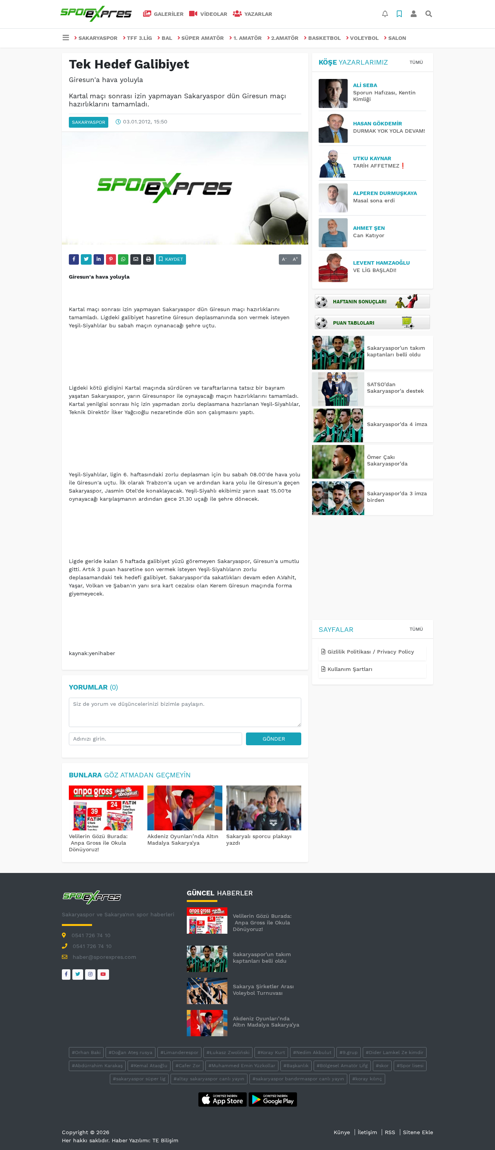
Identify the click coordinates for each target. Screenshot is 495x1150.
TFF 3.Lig (139, 38)
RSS (390, 1132)
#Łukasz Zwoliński (228, 1052)
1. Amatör (248, 38)
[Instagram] (90, 974)
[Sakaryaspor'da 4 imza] (338, 425)
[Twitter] (77, 974)
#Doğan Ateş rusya (130, 1052)
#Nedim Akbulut (312, 1052)
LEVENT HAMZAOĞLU (381, 263)
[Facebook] (66, 974)
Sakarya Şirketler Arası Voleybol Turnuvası (263, 989)
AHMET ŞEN (369, 228)
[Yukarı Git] (474, 1130)
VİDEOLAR (213, 14)
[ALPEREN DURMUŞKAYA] (336, 197)
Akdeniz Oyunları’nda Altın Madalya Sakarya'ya (182, 839)
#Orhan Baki (86, 1052)
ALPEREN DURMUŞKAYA (385, 193)
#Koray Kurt (271, 1052)
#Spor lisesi (410, 1065)
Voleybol (364, 38)
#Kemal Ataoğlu (149, 1065)
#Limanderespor (179, 1052)
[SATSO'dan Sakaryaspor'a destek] (338, 389)
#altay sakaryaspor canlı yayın (209, 1079)
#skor (382, 1065)
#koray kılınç (367, 1079)
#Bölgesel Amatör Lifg (342, 1065)
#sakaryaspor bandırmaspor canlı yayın (298, 1079)
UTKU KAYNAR (372, 158)
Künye (342, 1132)
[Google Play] (273, 1099)
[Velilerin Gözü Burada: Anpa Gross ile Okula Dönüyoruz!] (106, 809)
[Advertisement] (372, 568)
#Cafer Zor (188, 1065)
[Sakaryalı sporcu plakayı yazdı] (263, 809)
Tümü (416, 62)
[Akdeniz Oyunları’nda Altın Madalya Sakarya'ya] (184, 809)
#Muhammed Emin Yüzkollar (241, 1065)
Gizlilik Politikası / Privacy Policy (370, 652)
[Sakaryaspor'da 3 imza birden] (338, 498)
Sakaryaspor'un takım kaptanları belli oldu (396, 351)
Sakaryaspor (98, 38)
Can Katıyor (368, 235)
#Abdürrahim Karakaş (97, 1065)
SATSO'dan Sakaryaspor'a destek (395, 387)
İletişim (367, 1132)
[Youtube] (103, 974)
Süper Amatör (202, 38)
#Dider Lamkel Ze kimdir (394, 1052)
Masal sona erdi (374, 200)
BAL (167, 38)
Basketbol (324, 38)
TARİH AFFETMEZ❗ (379, 166)
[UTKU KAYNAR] (336, 163)
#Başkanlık (296, 1065)
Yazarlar (257, 14)
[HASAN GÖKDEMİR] (336, 128)
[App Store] (223, 1099)
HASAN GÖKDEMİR (377, 123)
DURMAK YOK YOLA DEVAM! (389, 131)
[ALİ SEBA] (336, 93)
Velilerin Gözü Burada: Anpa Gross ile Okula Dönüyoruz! (98, 842)
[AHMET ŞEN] (336, 232)
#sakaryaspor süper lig (139, 1079)
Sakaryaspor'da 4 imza (397, 424)
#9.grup (349, 1052)
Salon (397, 38)
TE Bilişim (165, 1140)
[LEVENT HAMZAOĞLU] (336, 267)
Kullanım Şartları (349, 669)
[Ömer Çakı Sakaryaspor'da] (338, 462)
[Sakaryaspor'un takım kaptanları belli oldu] (338, 353)
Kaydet (173, 259)
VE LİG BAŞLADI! (374, 270)
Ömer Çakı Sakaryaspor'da (387, 460)
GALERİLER (168, 14)
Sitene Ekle (418, 1132)
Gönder (274, 739)
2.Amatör (285, 38)
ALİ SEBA (365, 85)
